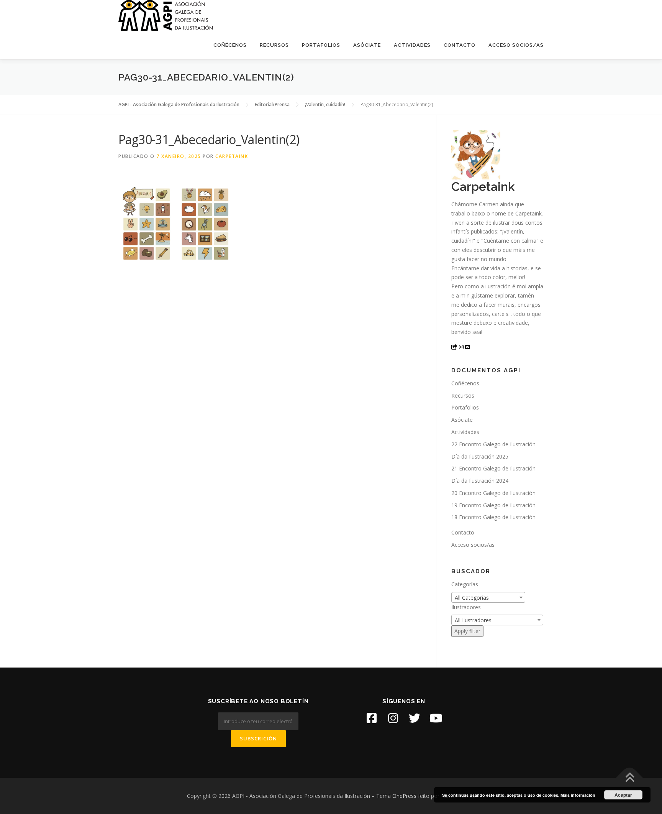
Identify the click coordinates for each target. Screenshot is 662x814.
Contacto (459, 45)
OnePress (404, 795)
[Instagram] (393, 718)
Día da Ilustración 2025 (479, 456)
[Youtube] (436, 718)
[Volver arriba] (629, 777)
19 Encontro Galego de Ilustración (493, 505)
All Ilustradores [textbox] (473, 620)
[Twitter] (414, 718)
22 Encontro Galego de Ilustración (493, 444)
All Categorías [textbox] (472, 597)
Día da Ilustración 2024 (479, 480)
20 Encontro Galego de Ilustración (493, 493)
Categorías (464, 584)
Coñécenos (230, 45)
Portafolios (321, 45)
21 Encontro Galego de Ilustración (493, 468)
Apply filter (467, 631)
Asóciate (367, 45)
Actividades (412, 45)
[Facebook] (371, 718)
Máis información (577, 795)
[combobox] (488, 597)
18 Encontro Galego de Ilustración (493, 517)
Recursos (274, 45)
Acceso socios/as (516, 45)
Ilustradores (466, 607)
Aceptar (623, 794)
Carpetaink (231, 156)
